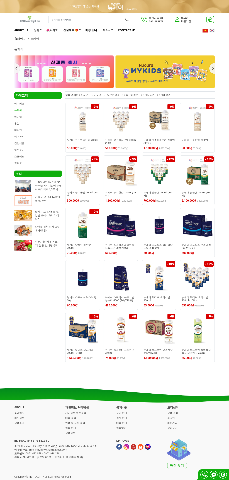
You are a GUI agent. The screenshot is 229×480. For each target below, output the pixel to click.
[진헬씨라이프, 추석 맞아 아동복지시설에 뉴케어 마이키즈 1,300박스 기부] (23, 186)
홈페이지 (20, 39)
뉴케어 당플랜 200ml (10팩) (157, 194)
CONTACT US (126, 30)
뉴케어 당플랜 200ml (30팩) (196, 194)
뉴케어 (18, 110)
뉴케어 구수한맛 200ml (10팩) (82, 194)
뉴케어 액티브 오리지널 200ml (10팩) (195, 299)
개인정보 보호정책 (75, 412)
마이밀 (18, 116)
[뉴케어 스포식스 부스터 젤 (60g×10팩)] (197, 225)
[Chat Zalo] (223, 475)
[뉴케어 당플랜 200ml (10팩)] (159, 172)
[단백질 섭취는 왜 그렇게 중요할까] (23, 231)
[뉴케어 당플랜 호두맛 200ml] (82, 225)
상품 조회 (172, 412)
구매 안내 (121, 412)
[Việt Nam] (205, 30)
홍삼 (16, 123)
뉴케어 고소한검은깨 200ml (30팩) (159, 142)
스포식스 (19, 156)
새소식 (107, 30)
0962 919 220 (52, 453)
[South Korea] (212, 30)
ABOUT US (21, 30)
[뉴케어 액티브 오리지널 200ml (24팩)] (82, 330)
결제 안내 (121, 417)
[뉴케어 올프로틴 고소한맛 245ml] (121, 330)
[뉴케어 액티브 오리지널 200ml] (159, 277)
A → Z (84, 95)
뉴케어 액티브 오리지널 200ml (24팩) (80, 351)
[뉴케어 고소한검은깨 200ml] (82, 120)
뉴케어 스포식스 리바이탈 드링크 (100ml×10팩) (119, 246)
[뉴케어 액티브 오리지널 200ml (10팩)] (197, 277)
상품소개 (19, 422)
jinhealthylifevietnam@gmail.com (48, 449)
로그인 (184, 17)
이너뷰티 (19, 136)
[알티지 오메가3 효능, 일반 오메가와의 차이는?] (23, 216)
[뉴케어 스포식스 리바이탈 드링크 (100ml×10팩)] (121, 225)
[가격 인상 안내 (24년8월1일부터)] (23, 201)
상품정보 (70, 432)
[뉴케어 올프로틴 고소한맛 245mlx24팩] (159, 330)
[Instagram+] (126, 447)
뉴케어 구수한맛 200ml (195, 140)
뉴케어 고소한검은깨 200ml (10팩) (120, 142)
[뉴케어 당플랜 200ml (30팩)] (197, 172)
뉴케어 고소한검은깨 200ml (82, 140)
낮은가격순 (113, 95)
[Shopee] (140, 447)
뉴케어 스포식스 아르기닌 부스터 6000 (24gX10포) (119, 299)
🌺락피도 (52, 30)
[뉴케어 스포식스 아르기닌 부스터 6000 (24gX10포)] (121, 277)
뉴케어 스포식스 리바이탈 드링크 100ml (157, 246)
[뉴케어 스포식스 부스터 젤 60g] (82, 277)
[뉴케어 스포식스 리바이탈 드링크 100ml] (159, 225)
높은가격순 (132, 95)
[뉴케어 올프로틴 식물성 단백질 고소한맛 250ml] (197, 330)
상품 (36, 30)
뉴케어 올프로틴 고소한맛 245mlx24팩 (157, 351)
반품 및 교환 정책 (75, 422)
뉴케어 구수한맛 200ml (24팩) (120, 194)
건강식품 (19, 143)
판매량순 (165, 95)
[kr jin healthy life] (29, 19)
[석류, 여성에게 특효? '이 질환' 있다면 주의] (23, 246)
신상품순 (149, 95)
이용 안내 (70, 427)
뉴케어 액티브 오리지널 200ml (156, 299)
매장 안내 (91, 30)
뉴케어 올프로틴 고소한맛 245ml (119, 351)
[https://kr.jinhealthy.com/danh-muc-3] (64, 71)
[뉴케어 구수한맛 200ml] (197, 120)
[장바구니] (210, 19)
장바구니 (172, 427)
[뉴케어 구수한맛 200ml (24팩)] (121, 172)
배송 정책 (70, 417)
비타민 (18, 130)
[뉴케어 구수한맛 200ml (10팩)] (82, 172)
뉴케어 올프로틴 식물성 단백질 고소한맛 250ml (196, 351)
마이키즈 (19, 103)
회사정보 (19, 417)
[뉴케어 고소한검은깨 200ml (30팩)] (159, 120)
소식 (19, 174)
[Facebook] (119, 447)
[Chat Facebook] (214, 475)
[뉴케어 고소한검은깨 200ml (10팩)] (121, 120)
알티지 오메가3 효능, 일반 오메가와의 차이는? (47, 215)
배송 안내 (121, 422)
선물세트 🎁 (71, 30)
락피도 (18, 163)
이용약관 (121, 427)
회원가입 (186, 21)
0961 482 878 (34, 453)
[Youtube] (133, 447)
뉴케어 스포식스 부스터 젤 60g (82, 299)
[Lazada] (148, 447)
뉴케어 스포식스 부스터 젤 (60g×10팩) (196, 246)
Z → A (97, 95)
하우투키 (19, 149)
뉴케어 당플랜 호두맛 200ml (79, 246)
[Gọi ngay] (204, 475)
